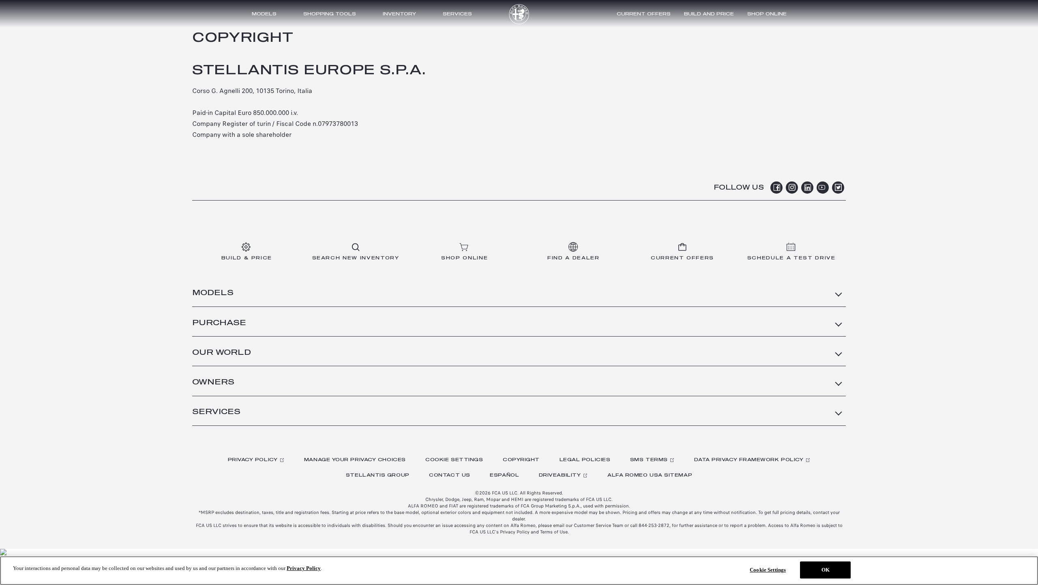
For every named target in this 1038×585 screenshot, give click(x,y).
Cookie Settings (454, 460)
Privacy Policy (253, 460)
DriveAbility (560, 475)
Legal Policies (585, 460)
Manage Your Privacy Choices (355, 460)
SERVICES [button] (216, 412)
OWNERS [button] (213, 382)
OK (825, 570)
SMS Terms (649, 460)
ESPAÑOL (504, 475)
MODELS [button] (213, 293)
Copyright (521, 460)
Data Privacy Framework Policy (748, 460)
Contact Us (449, 475)
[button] (643, 14)
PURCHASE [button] (219, 323)
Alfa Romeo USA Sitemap (649, 475)
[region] (519, 570)
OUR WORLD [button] (221, 352)
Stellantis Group (378, 475)
